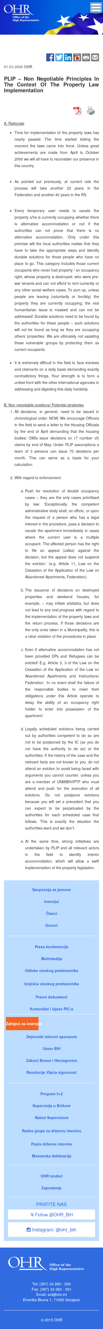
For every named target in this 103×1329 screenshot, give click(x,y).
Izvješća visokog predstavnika (51, 983)
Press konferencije (51, 946)
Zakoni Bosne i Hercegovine (51, 1060)
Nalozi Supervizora (51, 1117)
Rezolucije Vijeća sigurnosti (51, 1072)
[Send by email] (95, 56)
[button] (96, 7)
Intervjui (51, 901)
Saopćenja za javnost (51, 889)
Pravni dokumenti (51, 997)
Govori (51, 925)
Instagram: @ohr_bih (53, 1229)
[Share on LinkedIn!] (68, 56)
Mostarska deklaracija (51, 1155)
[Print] (86, 56)
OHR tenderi (52, 1176)
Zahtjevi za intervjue (22, 1023)
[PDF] (77, 56)
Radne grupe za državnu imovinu (51, 1130)
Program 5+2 (51, 1093)
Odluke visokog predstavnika (51, 970)
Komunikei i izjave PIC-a (51, 1008)
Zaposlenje (51, 1187)
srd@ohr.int (57, 1294)
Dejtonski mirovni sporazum (51, 1036)
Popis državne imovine (51, 1144)
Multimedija (51, 958)
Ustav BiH (51, 1048)
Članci (51, 913)
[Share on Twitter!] (59, 56)
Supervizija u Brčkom (51, 1105)
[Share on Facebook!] (50, 56)
